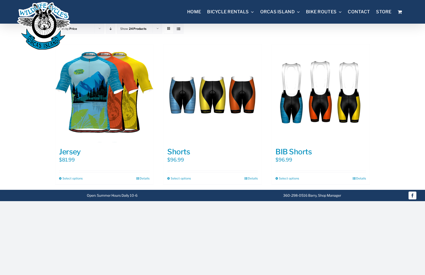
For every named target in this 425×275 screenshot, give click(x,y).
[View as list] (178, 28)
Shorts (178, 151)
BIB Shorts (293, 151)
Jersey (69, 151)
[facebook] (412, 195)
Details (145, 178)
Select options (72, 178)
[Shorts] (212, 93)
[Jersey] (104, 93)
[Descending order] (110, 29)
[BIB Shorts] (321, 93)
